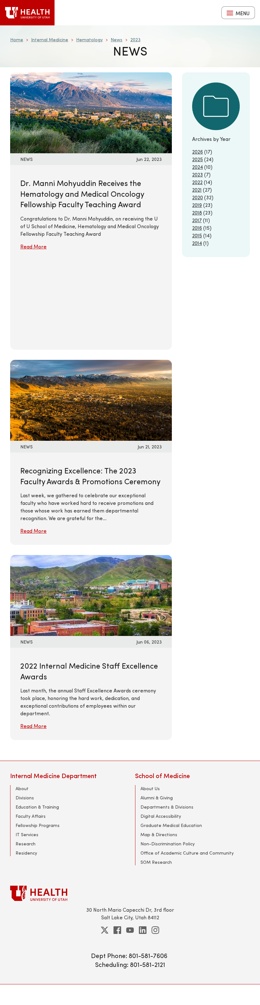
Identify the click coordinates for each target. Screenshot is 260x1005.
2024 (197, 166)
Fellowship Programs (38, 825)
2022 (197, 182)
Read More (33, 246)
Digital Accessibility (160, 816)
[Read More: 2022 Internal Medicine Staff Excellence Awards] (91, 594)
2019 (197, 205)
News (116, 39)
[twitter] (104, 930)
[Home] (27, 12)
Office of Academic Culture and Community (187, 853)
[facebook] (117, 930)
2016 (197, 227)
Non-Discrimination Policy (167, 844)
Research (26, 844)
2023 (135, 39)
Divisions (25, 798)
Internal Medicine (49, 39)
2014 (197, 243)
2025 (197, 159)
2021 (197, 189)
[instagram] (155, 930)
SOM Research (156, 862)
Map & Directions (158, 834)
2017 (197, 220)
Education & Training (37, 807)
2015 (197, 235)
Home (16, 39)
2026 (197, 151)
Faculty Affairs (31, 816)
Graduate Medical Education (171, 825)
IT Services (27, 834)
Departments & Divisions (166, 807)
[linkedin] (142, 930)
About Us (150, 788)
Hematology (89, 39)
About (22, 788)
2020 (197, 197)
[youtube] (130, 930)
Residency (26, 853)
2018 (197, 212)
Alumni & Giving (156, 798)
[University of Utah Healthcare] (130, 893)
